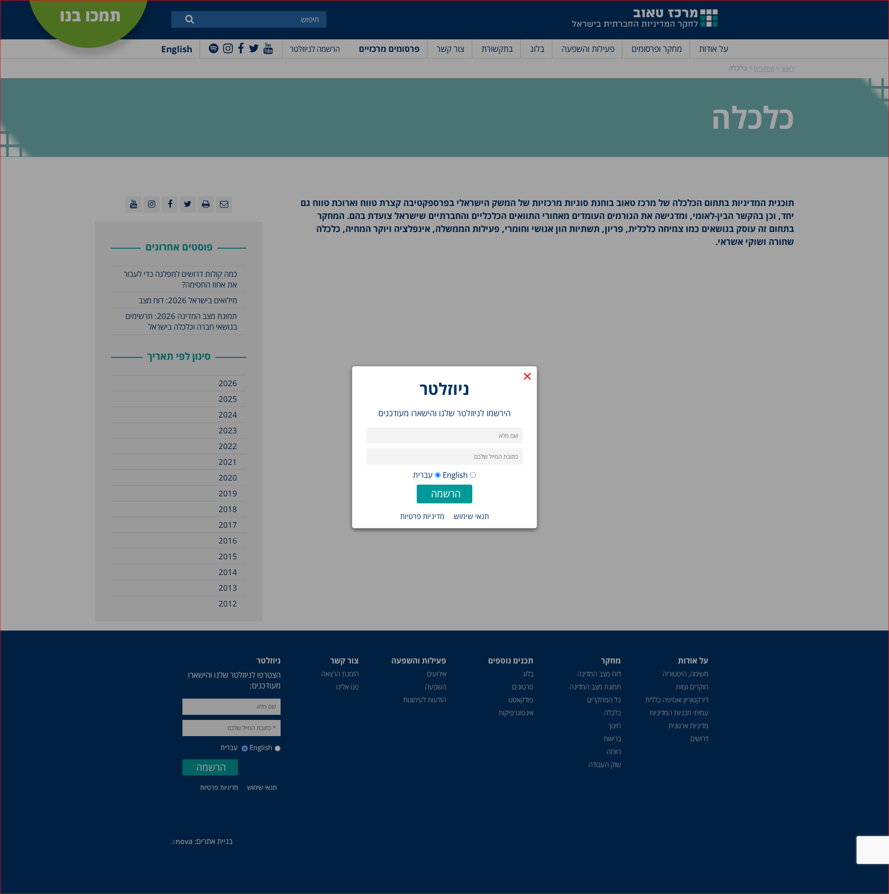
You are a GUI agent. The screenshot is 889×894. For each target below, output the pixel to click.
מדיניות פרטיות (422, 516)
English (455, 474)
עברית (422, 474)
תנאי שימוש (471, 516)
